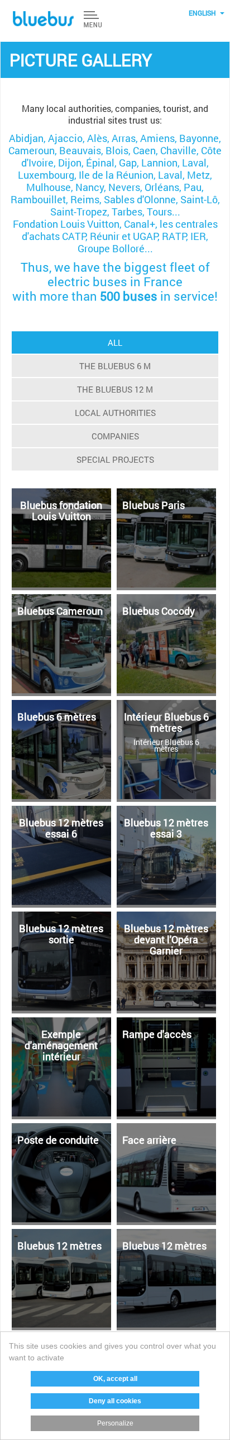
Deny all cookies (115, 1401)
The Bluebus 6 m (115, 365)
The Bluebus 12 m (115, 389)
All (115, 342)
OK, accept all (115, 1379)
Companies (115, 436)
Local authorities (115, 412)
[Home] (43, 18)
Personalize (115, 1423)
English (202, 12)
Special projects (115, 459)
